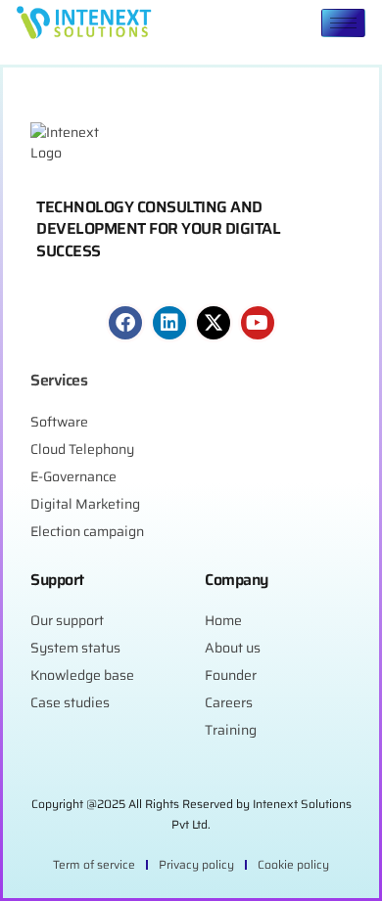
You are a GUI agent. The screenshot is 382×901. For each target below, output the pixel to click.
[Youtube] (257, 322)
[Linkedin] (169, 322)
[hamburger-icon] (343, 23)
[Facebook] (125, 322)
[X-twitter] (213, 322)
